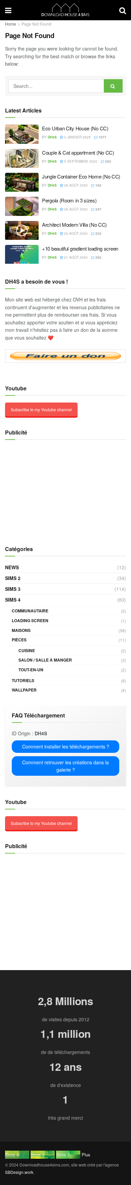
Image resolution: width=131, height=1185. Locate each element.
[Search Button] (113, 86)
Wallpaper (24, 690)
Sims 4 (12, 599)
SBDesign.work (19, 1172)
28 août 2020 (75, 185)
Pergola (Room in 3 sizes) (69, 200)
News (12, 567)
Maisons (21, 630)
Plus (86, 1154)
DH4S (52, 137)
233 (97, 233)
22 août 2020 (75, 233)
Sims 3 (12, 588)
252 (107, 161)
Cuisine (26, 650)
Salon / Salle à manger (45, 660)
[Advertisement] (47, 489)
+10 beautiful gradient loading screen (80, 248)
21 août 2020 (75, 257)
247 (97, 209)
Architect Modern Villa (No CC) (74, 224)
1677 (101, 137)
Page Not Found (36, 24)
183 (97, 185)
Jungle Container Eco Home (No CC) (81, 176)
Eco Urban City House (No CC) (75, 128)
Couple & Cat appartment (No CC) (78, 152)
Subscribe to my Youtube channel (41, 409)
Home (10, 24)
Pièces (19, 640)
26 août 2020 (75, 209)
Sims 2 (12, 578)
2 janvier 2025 (77, 137)
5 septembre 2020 (80, 161)
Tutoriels (23, 680)
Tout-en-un (30, 670)
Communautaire (30, 611)
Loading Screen (30, 620)
